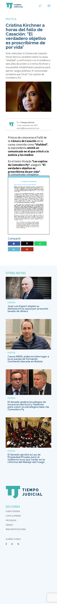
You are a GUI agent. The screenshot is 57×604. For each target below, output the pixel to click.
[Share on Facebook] (14, 243)
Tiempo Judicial (27, 122)
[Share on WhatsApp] (40, 243)
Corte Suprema (13, 515)
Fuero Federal (13, 511)
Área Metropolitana (16, 529)
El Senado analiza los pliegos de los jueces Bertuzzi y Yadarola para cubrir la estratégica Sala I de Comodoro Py (28, 405)
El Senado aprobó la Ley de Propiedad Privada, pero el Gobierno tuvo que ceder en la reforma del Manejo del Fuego (26, 458)
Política (11, 19)
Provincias (11, 520)
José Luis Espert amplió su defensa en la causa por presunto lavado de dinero (28, 309)
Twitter (27, 243)
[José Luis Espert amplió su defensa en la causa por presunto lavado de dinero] (28, 298)
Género (9, 524)
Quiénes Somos (13, 539)
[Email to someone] (27, 249)
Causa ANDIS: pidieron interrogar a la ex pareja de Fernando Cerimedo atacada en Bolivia (28, 359)
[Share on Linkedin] (14, 249)
